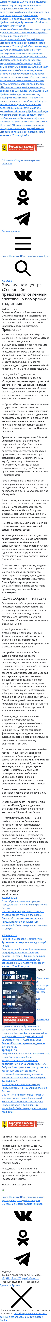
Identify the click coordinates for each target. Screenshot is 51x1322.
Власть (5, 256)
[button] (23, 243)
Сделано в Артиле (10, 1285)
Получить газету (24, 160)
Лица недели (33, 1200)
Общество (26, 256)
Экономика (38, 256)
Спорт (15, 1200)
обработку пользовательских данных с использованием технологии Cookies (23, 1317)
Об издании (8, 160)
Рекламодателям (11, 231)
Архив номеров (33, 1203)
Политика (14, 256)
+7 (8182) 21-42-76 (11, 1278)
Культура (7, 280)
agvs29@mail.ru (30, 1278)
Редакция (20, 1203)
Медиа (22, 1200)
